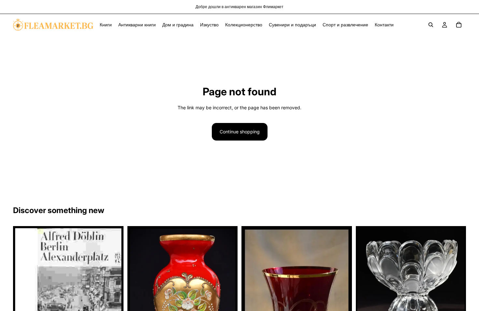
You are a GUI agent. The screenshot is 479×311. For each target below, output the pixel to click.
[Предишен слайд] (365, 275)
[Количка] (459, 25)
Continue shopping (240, 131)
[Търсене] (431, 25)
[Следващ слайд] (456, 275)
